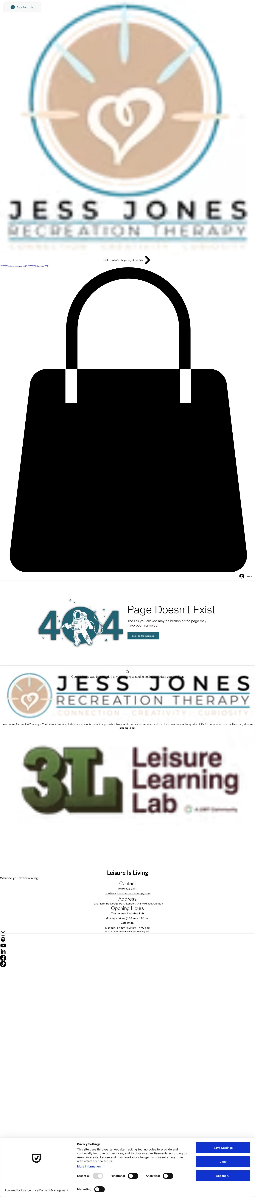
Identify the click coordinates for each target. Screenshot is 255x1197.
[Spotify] (127, 939)
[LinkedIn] (127, 952)
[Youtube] (127, 945)
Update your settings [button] (170, 676)
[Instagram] (127, 933)
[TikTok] (127, 964)
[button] (127, 420)
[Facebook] (127, 958)
